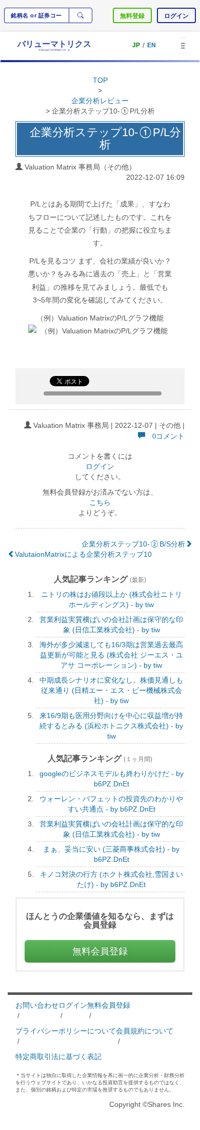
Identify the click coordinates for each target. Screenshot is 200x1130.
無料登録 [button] (132, 16)
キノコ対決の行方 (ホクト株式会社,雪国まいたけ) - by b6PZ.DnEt (111, 879)
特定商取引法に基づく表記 (58, 1056)
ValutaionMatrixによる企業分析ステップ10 (83, 554)
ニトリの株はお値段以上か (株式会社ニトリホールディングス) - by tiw (111, 599)
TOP (100, 80)
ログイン (100, 466)
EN (151, 45)
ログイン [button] (176, 16)
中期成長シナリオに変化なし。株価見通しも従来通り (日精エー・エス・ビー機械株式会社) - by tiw (111, 690)
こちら (100, 502)
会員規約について (144, 1031)
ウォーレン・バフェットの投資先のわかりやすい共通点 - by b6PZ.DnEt (111, 804)
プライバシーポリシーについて (65, 1031)
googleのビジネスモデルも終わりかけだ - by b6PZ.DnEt (111, 778)
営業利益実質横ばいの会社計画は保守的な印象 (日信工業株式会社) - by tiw (111, 624)
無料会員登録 (108, 1005)
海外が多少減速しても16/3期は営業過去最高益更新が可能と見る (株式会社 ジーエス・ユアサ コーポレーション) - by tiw (111, 655)
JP (136, 45)
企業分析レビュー (100, 101)
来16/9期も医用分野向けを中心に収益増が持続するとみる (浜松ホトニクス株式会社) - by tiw (111, 725)
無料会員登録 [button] (100, 951)
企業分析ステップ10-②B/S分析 (133, 544)
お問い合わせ (36, 1005)
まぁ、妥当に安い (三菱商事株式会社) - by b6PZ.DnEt (111, 854)
